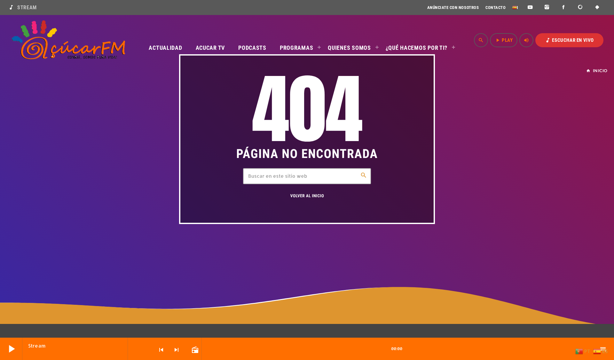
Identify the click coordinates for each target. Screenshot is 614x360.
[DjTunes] (580, 7)
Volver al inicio (307, 196)
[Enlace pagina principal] (68, 40)
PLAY (504, 40)
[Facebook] (563, 7)
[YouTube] (530, 7)
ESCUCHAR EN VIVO (569, 40)
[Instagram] (547, 7)
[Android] (597, 7)
